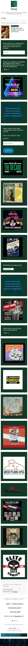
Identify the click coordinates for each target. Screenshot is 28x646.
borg (14, 9)
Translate (15, 592)
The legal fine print (14, 608)
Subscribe (8, 150)
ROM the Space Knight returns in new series (17, 29)
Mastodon (17, 616)
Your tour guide (15, 612)
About (8, 604)
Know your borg (17, 604)
